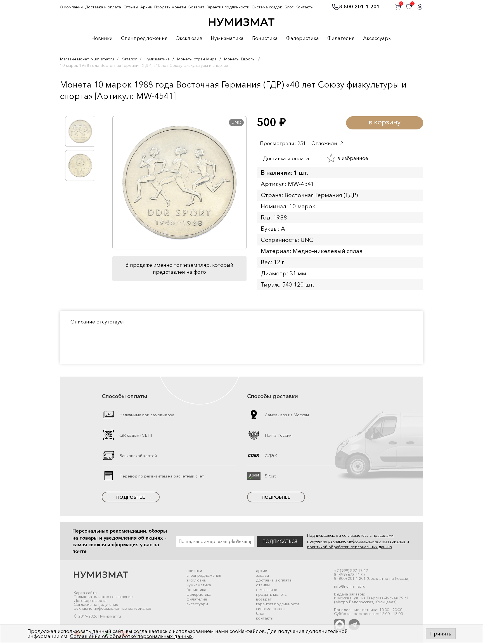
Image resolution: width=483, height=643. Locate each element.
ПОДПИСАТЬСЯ (279, 541)
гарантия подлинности (277, 603)
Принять (440, 634)
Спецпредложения (144, 38)
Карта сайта (85, 592)
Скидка (72, 107)
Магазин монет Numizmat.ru (87, 59)
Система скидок (267, 7)
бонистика (196, 589)
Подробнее (130, 497)
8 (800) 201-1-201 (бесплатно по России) (371, 578)
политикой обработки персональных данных (349, 546)
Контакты (304, 7)
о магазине (266, 589)
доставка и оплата (274, 580)
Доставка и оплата (103, 7)
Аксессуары (377, 38)
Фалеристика (302, 38)
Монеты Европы (239, 59)
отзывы (263, 584)
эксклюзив (196, 580)
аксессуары (197, 603)
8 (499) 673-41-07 (350, 574)
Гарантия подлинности (228, 7)
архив (261, 570)
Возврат (196, 7)
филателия (196, 599)
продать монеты (271, 594)
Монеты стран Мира (197, 59)
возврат (264, 599)
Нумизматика (227, 38)
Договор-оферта (90, 600)
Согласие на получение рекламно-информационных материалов (112, 606)
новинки (194, 570)
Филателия (341, 38)
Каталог (129, 59)
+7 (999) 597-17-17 (351, 570)
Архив (146, 7)
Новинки (102, 38)
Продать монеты (170, 7)
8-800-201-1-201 (359, 7)
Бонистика (265, 38)
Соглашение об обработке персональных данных (131, 636)
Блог (289, 7)
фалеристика (198, 594)
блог (260, 613)
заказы (262, 575)
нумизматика (198, 584)
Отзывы (131, 7)
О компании (71, 7)
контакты (264, 618)
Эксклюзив (189, 38)
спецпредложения (203, 575)
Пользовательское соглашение (103, 596)
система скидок (271, 608)
